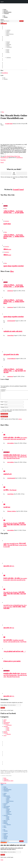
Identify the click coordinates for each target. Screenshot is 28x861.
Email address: (4, 705)
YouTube (5, 764)
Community (6, 13)
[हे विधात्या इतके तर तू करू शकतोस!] (15, 656)
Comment (3, 389)
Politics (8, 45)
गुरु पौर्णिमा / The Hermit (9, 490)
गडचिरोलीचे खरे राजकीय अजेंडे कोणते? (12, 331)
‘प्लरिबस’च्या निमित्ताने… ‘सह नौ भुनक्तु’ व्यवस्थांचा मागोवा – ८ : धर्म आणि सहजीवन (13, 212)
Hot (4, 15)
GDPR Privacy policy (8, 780)
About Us (5, 751)
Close (2, 784)
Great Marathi (6, 39)
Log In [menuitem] (2, 1)
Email (2, 404)
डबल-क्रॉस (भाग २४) (8, 628)
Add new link (4, 23)
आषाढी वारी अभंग (7, 474)
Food (4, 38)
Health (7, 43)
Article (5, 26)
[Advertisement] (14, 103)
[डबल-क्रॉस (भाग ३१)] (15, 556)
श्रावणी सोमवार (7, 224)
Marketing (8, 44)
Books (7, 49)
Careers (5, 755)
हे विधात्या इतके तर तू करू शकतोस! (12, 661)
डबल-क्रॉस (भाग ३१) (8, 566)
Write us (5, 761)
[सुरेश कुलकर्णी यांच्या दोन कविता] (15, 344)
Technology (9, 47)
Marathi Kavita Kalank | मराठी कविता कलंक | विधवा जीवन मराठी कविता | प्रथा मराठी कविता (14, 524)
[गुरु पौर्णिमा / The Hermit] (15, 482)
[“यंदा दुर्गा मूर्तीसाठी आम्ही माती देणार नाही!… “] (15, 646)
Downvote (21, 173)
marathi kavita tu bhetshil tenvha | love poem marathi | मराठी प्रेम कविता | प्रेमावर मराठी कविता (15, 606)
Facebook (5, 763)
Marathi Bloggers (7, 12)
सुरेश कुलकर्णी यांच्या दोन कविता (11, 354)
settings (20, 419)
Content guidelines (7, 744)
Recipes (5, 54)
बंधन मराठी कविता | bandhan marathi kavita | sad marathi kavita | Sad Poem (14, 640)
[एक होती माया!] (15, 499)
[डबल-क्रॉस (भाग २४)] (15, 618)
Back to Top (3, 783)
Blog (4, 27)
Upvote (6, 173)
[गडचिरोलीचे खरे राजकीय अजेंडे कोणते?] (15, 326)
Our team (5, 753)
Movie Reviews (9, 34)
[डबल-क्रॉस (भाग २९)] (15, 686)
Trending (5, 17)
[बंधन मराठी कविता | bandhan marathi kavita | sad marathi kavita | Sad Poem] (15, 632)
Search (21, 21)
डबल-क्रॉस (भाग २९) (8, 696)
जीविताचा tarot (7, 249)
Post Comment (4, 413)
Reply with (4, 416)
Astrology (8, 57)
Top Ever (5, 10)
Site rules (5, 741)
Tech (4, 58)
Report (2, 162)
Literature (5, 48)
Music (7, 35)
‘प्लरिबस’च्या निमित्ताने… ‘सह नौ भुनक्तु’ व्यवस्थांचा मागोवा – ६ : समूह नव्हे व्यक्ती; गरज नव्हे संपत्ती (14, 371)
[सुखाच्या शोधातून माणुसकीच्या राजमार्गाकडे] (15, 260)
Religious (5, 56)
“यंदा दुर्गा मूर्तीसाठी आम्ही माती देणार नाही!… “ (14, 651)
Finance (8, 41)
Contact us (5, 779)
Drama (7, 31)
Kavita (7, 52)
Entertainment (6, 28)
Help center (6, 743)
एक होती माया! (6, 507)
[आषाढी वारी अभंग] (15, 467)
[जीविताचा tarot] (15, 243)
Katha (7, 51)
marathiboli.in (19, 157)
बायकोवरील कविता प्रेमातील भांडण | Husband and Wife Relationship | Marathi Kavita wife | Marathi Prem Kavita (15, 456)
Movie (7, 32)
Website (2, 407)
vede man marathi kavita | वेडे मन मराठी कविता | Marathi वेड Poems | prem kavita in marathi (15, 545)
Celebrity (8, 30)
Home (4, 9)
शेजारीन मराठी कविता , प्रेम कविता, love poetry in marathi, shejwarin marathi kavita (15, 438)
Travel (4, 60)
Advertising (6, 754)
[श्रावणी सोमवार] (15, 217)
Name (2, 401)
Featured (5, 36)
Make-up (5, 53)
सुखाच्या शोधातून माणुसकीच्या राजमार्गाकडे (13, 266)
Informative (6, 40)
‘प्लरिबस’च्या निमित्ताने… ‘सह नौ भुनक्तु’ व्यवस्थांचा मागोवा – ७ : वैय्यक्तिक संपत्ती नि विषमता (13, 236)
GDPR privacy (6, 745)
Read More (3, 160)
